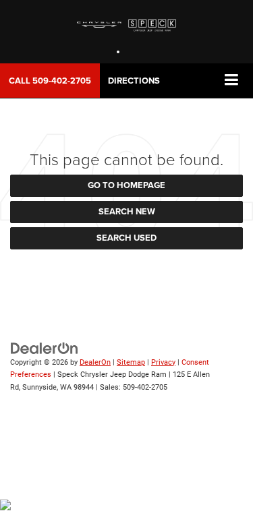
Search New (127, 211)
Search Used (126, 237)
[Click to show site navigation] (231, 80)
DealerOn (95, 362)
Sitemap (131, 362)
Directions (134, 80)
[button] (50, 80)
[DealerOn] (44, 347)
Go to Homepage (126, 185)
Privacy (163, 362)
